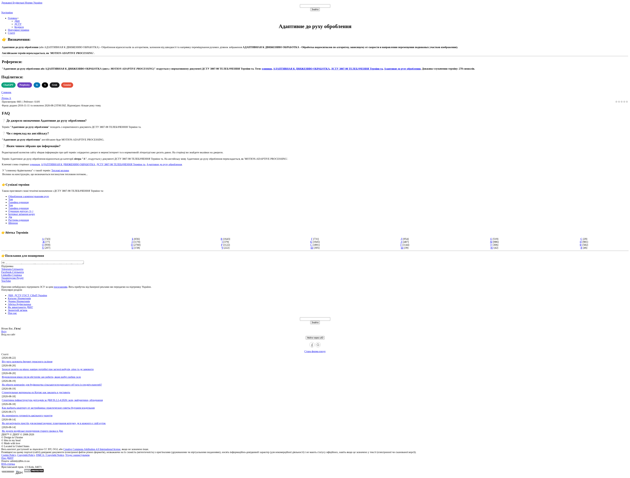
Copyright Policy (26, 455)
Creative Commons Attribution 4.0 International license (91, 449)
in (37, 85)
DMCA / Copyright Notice (50, 455)
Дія (10, 217)
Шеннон (13, 223)
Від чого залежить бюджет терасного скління (27, 361)
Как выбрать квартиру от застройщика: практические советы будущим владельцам (48, 407)
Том (10, 199)
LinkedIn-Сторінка (11, 275)
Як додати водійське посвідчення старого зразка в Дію (32, 431)
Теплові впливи (60, 170)
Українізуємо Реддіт (12, 278)
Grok (54, 85)
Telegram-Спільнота (12, 269)
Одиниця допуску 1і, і (20, 211)
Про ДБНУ (7, 458)
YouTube (6, 281)
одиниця (267, 68)
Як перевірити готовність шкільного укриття (27, 415)
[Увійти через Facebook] (312, 344)
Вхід (3, 331)
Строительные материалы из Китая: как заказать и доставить (36, 392)
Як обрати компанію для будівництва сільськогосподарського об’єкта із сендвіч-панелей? (52, 384)
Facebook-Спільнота (12, 272)
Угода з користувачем (77, 455)
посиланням (60, 286)
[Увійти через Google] (318, 344)
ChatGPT (8, 85)
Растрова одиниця (18, 220)
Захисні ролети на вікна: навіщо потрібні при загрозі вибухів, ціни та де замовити (48, 369)
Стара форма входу (315, 351)
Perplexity (25, 85)
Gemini (67, 85)
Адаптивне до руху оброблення (402, 68)
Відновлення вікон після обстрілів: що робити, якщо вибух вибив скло (41, 377)
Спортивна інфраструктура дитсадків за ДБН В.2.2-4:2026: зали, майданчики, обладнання (52, 400)
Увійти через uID (315, 338)
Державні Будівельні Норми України (21, 2)
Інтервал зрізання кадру (21, 214)
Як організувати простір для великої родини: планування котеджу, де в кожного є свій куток (54, 423)
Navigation (7, 12)
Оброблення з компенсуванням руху (28, 196)
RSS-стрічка (8, 464)
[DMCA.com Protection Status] (34, 471)
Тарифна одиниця (18, 202)
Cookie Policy (8, 455)
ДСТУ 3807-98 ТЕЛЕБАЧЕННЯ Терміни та (357, 68)
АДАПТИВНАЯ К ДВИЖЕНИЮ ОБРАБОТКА (301, 68)
